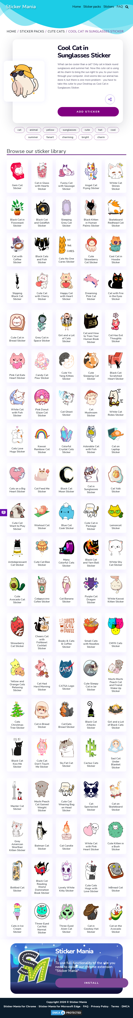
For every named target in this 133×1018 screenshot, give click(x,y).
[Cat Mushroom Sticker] (91, 397)
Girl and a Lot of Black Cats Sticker (116, 724)
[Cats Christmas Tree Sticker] (17, 709)
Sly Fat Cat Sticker (66, 765)
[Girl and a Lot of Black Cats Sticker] (115, 709)
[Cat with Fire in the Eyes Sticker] (115, 280)
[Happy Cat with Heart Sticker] (66, 280)
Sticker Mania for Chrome (20, 1006)
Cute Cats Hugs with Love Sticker (91, 888)
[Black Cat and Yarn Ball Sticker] (91, 547)
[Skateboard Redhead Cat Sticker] (115, 207)
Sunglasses (69, 130)
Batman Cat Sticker (42, 847)
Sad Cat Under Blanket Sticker (116, 763)
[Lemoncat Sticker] (115, 511)
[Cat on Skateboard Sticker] (115, 789)
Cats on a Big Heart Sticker (17, 490)
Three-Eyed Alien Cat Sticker (66, 928)
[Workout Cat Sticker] (42, 511)
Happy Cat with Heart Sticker (66, 296)
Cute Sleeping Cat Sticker (91, 375)
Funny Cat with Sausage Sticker (66, 186)
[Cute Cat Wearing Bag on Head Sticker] (66, 789)
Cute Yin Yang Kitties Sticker (66, 375)
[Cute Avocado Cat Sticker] (17, 584)
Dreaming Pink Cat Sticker (91, 296)
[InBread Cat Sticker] (115, 871)
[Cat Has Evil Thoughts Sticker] (115, 321)
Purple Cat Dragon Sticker (91, 599)
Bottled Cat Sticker (17, 889)
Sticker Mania (21, 6)
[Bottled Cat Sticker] (17, 871)
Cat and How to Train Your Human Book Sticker (91, 338)
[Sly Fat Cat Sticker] (66, 747)
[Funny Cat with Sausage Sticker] (66, 170)
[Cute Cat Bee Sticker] (42, 548)
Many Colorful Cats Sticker (66, 562)
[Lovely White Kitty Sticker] (66, 871)
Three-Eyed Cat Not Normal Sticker (42, 928)
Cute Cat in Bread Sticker (17, 339)
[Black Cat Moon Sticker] (66, 474)
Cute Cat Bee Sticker (42, 564)
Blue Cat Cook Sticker (66, 527)
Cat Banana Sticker (66, 600)
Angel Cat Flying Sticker (91, 187)
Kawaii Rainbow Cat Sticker (42, 449)
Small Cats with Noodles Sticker (91, 643)
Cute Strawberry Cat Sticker (91, 259)
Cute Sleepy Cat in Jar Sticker (91, 686)
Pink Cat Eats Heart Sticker (17, 377)
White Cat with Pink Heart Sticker (91, 846)
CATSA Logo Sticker (66, 687)
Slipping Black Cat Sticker (17, 296)
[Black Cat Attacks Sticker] (91, 709)
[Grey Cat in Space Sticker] (42, 322)
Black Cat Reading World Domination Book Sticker (41, 886)
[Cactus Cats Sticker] (91, 747)
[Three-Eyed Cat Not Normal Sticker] (42, 911)
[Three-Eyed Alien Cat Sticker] (66, 912)
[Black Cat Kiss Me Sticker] (17, 746)
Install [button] (91, 983)
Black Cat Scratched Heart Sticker (116, 375)
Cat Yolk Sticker (116, 490)
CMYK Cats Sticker (115, 645)
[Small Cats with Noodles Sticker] (91, 625)
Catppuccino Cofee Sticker (42, 600)
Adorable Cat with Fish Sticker (91, 449)
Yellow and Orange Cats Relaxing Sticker (17, 686)
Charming (67, 137)
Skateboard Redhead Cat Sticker (116, 222)
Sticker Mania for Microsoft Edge (59, 1006)
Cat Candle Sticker (66, 847)
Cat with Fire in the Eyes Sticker (115, 296)
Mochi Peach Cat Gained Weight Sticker (41, 806)
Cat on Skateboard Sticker (116, 806)
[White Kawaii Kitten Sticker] (115, 584)
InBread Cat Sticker (116, 889)
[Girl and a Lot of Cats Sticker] (66, 321)
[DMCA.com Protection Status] (66, 1015)
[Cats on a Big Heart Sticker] (17, 474)
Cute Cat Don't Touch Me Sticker (42, 763)
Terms (115, 1006)
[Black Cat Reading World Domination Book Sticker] (42, 868)
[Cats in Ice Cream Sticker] (17, 912)
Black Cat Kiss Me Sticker (17, 763)
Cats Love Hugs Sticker (17, 450)
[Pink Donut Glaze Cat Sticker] (42, 397)
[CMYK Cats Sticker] (115, 626)
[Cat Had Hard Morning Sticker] (42, 668)
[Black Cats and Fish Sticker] (42, 244)
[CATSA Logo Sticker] (66, 669)
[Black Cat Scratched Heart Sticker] (115, 360)
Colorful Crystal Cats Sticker (66, 449)
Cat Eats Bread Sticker (66, 726)
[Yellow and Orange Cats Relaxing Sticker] (17, 667)
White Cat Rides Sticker (116, 413)
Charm (101, 137)
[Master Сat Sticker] (17, 790)
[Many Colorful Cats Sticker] (66, 547)
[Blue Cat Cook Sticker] (66, 511)
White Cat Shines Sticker (115, 186)
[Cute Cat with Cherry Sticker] (42, 280)
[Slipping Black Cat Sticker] (17, 280)
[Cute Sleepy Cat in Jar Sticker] (91, 668)
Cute (87, 130)
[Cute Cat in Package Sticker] (91, 510)
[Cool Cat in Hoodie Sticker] (115, 244)
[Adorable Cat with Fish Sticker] (91, 434)
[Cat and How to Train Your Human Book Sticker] (91, 320)
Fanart (50, 137)
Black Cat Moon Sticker (66, 490)
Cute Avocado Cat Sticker (17, 599)
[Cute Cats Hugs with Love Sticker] (91, 870)
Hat (100, 130)
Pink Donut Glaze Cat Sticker (41, 412)
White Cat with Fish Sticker (17, 412)
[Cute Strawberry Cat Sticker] (91, 244)
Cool (113, 130)
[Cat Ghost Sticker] (66, 397)
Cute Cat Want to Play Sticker (17, 526)
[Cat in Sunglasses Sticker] (91, 473)
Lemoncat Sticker (115, 527)
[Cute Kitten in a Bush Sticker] (115, 829)
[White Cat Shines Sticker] (115, 170)
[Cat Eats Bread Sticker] (66, 710)
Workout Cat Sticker (41, 527)
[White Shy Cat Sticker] (115, 548)
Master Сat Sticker (17, 808)
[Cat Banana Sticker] (66, 584)
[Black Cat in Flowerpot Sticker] (17, 207)
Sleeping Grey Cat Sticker (66, 222)
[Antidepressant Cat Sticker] (17, 548)
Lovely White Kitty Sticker (66, 889)
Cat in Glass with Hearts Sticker (42, 186)
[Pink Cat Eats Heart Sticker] (17, 361)
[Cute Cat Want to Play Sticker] (17, 510)
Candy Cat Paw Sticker (42, 377)
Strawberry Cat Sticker (17, 645)
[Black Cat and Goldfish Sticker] (42, 207)
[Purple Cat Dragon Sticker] (91, 584)
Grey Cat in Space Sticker (42, 339)
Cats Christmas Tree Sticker (17, 724)
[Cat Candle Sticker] (66, 830)
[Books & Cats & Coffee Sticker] (66, 625)
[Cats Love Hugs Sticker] (17, 434)
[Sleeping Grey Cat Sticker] (66, 207)
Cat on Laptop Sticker (116, 449)
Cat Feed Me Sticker (41, 490)
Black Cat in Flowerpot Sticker (17, 222)
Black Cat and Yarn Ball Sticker (91, 562)
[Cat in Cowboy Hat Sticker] (91, 912)
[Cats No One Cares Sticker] (66, 244)
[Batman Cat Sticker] (42, 830)
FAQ (85, 1006)
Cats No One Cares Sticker (66, 260)
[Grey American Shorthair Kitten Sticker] (17, 828)
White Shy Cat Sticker (115, 564)
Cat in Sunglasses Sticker (91, 489)
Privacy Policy (100, 1006)
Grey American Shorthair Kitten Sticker (17, 846)
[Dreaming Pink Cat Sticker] (91, 280)
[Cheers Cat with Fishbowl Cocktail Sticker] (42, 623)
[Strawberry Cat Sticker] (17, 626)
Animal (34, 130)
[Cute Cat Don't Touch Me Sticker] (42, 746)
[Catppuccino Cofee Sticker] (42, 584)
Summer (33, 137)
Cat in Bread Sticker (41, 726)
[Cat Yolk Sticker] (115, 474)
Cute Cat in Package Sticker (91, 526)
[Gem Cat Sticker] (17, 171)
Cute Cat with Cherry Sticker (42, 296)
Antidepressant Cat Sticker (17, 564)
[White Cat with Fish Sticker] (17, 397)
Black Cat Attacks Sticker (91, 724)
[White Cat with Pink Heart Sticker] (91, 829)
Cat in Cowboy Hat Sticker (91, 928)
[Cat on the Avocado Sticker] (115, 912)
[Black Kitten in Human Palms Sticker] (91, 207)
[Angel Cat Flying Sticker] (91, 171)
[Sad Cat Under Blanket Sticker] (115, 746)
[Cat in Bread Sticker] (42, 710)
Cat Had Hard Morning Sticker (42, 686)
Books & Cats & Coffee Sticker (66, 643)
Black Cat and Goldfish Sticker (41, 222)
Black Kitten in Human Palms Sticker (91, 222)
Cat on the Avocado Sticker (115, 928)
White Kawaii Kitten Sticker (116, 600)
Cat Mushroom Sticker (91, 412)
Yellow (50, 130)
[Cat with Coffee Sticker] (17, 244)
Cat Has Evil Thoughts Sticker (116, 338)
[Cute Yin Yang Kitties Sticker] (66, 360)
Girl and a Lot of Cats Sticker (66, 338)
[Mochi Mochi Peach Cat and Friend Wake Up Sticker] (115, 666)
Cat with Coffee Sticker (17, 259)
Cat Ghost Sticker (66, 413)
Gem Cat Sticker (17, 187)
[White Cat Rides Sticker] (115, 397)
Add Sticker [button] (88, 112)
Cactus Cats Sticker (91, 765)
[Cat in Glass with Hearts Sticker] (42, 170)
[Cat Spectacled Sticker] (91, 789)
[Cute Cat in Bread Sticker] (17, 322)
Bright (85, 137)
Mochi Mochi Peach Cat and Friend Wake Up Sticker (115, 685)
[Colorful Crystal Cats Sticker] (66, 434)
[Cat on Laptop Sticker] (115, 434)
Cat (19, 130)
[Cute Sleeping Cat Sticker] (91, 360)
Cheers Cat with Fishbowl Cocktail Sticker (41, 642)
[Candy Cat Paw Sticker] (42, 361)
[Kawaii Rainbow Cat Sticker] (42, 434)
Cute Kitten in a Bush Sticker (116, 846)
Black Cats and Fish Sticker (42, 259)
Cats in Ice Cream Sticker (17, 928)
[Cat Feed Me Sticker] (42, 474)
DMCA (126, 1006)
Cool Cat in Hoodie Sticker (115, 259)
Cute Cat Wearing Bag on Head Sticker (66, 806)
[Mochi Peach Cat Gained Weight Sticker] (42, 789)
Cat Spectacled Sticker (91, 806)
